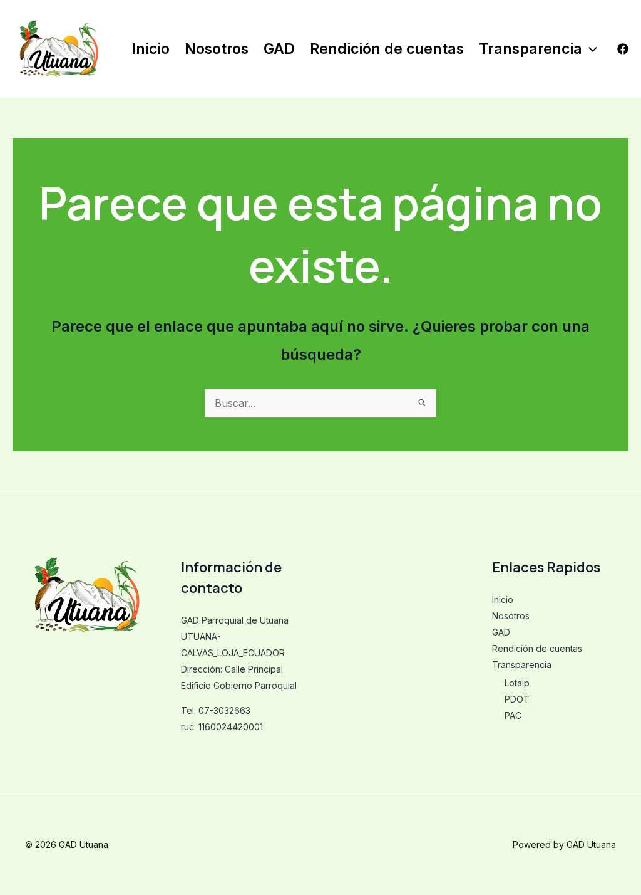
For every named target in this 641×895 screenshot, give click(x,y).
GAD (279, 49)
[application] (589, 49)
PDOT (517, 699)
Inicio (150, 49)
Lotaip (517, 683)
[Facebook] (622, 49)
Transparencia (530, 49)
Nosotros (217, 49)
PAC (513, 715)
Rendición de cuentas (387, 49)
